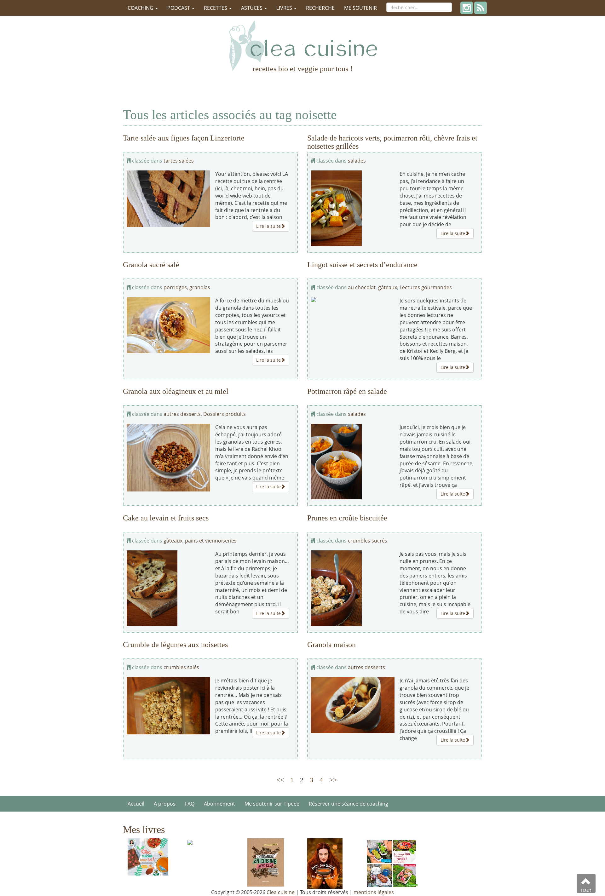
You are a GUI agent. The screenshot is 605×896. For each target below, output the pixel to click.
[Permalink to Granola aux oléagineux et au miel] (168, 457)
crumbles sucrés (367, 540)
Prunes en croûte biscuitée (347, 518)
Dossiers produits (224, 414)
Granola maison (331, 644)
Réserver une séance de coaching (348, 803)
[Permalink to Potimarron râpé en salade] (353, 461)
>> (333, 780)
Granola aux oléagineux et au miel (175, 391)
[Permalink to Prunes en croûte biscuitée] (353, 588)
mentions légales (374, 892)
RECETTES (216, 7)
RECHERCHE (320, 7)
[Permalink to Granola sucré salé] (168, 325)
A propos (165, 803)
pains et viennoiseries (211, 540)
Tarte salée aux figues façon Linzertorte (184, 138)
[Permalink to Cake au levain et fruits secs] (168, 588)
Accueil (136, 803)
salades (357, 160)
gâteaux (387, 287)
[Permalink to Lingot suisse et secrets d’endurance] (353, 299)
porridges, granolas (187, 287)
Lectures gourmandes (426, 287)
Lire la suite (268, 226)
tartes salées (179, 160)
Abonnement (219, 803)
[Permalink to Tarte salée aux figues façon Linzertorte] (168, 198)
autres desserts (182, 414)
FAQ (189, 803)
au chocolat (362, 287)
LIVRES (284, 7)
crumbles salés (181, 667)
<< (280, 780)
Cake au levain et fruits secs (166, 518)
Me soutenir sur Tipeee (272, 803)
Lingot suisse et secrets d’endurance (362, 265)
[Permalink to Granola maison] (353, 705)
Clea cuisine (281, 892)
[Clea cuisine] (302, 45)
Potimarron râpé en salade (347, 391)
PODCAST (179, 7)
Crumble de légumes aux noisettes (175, 644)
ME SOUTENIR (360, 7)
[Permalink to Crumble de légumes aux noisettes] (168, 705)
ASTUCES (252, 7)
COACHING (141, 7)
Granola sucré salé (151, 265)
